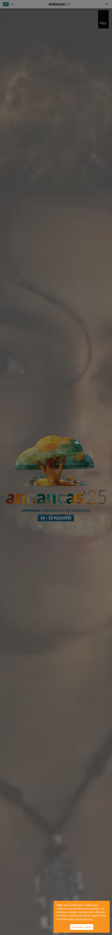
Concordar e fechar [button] (81, 927)
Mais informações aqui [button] (81, 919)
